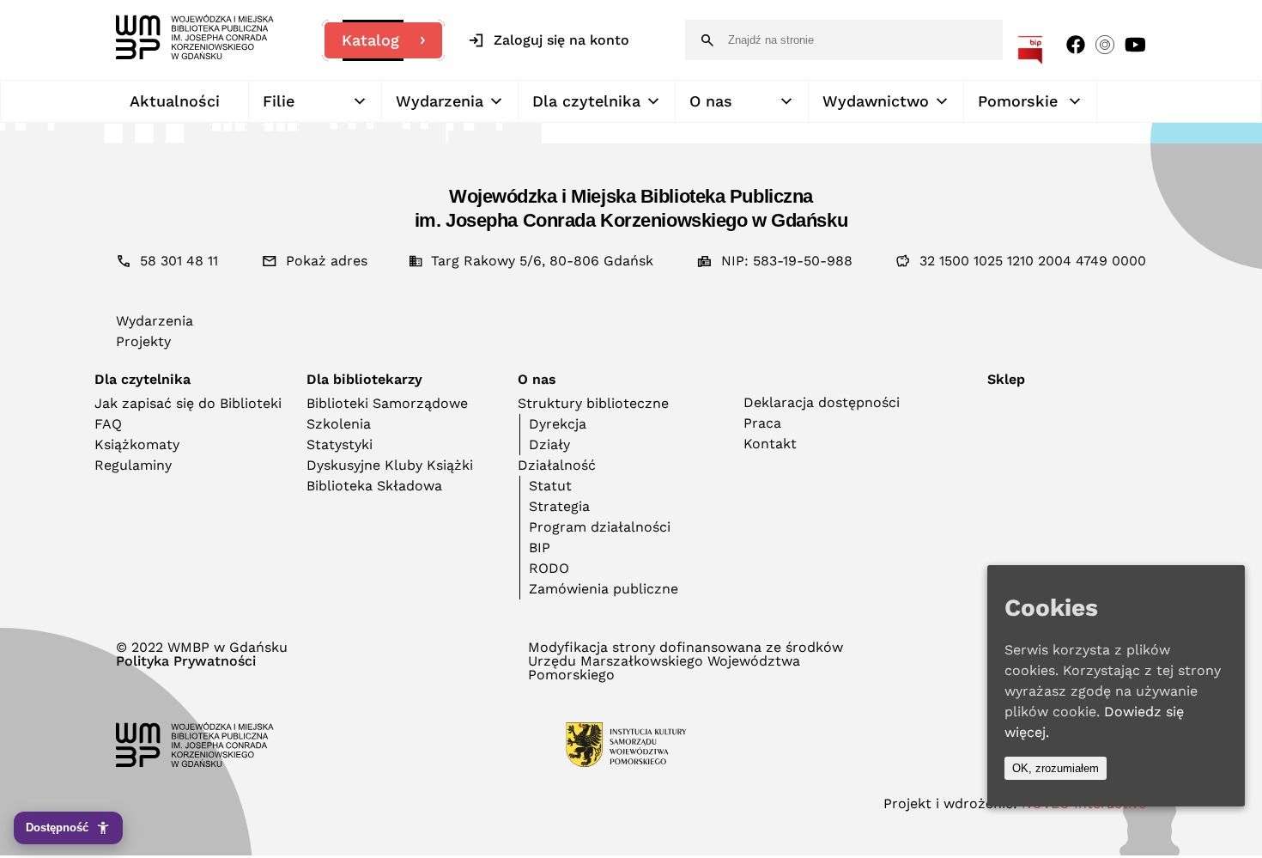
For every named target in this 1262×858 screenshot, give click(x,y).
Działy (549, 444)
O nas (710, 101)
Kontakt (770, 443)
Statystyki (339, 444)
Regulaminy (133, 465)
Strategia (559, 506)
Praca (762, 423)
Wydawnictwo (875, 101)
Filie (278, 101)
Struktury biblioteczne (593, 403)
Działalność (557, 465)
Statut (550, 486)
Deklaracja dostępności (821, 402)
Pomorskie (1018, 101)
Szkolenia (338, 424)
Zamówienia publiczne (603, 589)
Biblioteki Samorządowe (387, 403)
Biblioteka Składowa (374, 486)
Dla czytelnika (586, 101)
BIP (539, 547)
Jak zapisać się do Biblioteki (188, 403)
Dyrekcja (557, 424)
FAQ (108, 424)
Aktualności (175, 101)
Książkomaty (136, 444)
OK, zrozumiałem (1055, 768)
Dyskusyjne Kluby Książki (389, 465)
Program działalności (599, 527)
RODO (549, 568)
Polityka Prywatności (186, 661)
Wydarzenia (439, 101)
